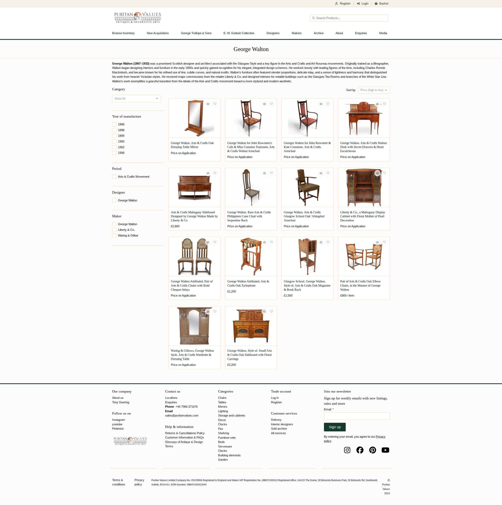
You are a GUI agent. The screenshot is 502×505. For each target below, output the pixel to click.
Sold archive (279, 428)
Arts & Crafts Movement (133, 176)
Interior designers (282, 424)
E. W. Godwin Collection (239, 33)
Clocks (222, 424)
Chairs (222, 397)
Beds (221, 442)
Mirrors (222, 406)
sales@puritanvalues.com (181, 415)
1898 (121, 130)
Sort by (351, 90)
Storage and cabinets (231, 415)
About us (118, 397)
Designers (273, 33)
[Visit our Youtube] (385, 450)
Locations (171, 397)
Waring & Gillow (128, 235)
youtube (117, 424)
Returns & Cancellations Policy (185, 433)
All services (278, 433)
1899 (121, 135)
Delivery (276, 419)
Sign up (335, 427)
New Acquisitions (158, 33)
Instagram (118, 419)
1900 (121, 141)
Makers (297, 33)
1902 (121, 147)
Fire (220, 428)
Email (329, 409)
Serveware (225, 446)
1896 (121, 124)
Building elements (229, 455)
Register (345, 3)
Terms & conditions (118, 482)
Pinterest (118, 428)
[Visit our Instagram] (347, 450)
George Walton (127, 200)
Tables (222, 402)
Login (365, 3)
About (339, 33)
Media (383, 33)
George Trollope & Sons (196, 33)
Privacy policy (139, 482)
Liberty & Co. (126, 229)
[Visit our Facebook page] (360, 450)
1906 (121, 152)
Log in (275, 397)
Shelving (223, 433)
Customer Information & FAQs (184, 437)
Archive (319, 33)
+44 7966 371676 (187, 406)
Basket (383, 3)
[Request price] (208, 104)
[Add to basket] (208, 173)
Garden (223, 459)
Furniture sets (227, 437)
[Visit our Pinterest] (372, 450)
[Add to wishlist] (215, 104)
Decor (222, 420)
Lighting (223, 411)
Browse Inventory (123, 33)
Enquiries (361, 33)
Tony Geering (120, 402)
